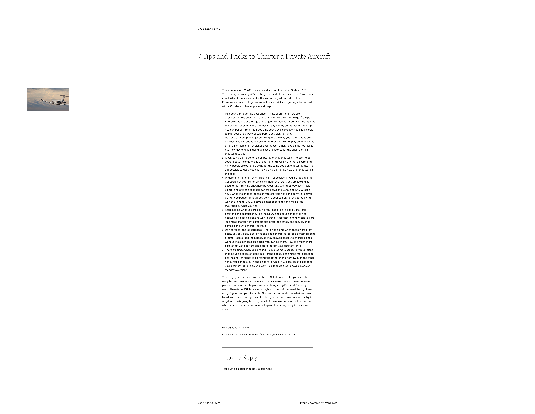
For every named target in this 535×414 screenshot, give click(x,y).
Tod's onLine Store (209, 28)
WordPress (330, 402)
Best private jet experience (236, 334)
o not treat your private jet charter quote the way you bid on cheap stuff (270, 137)
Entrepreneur (230, 102)
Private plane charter (284, 334)
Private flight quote (262, 334)
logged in (243, 368)
